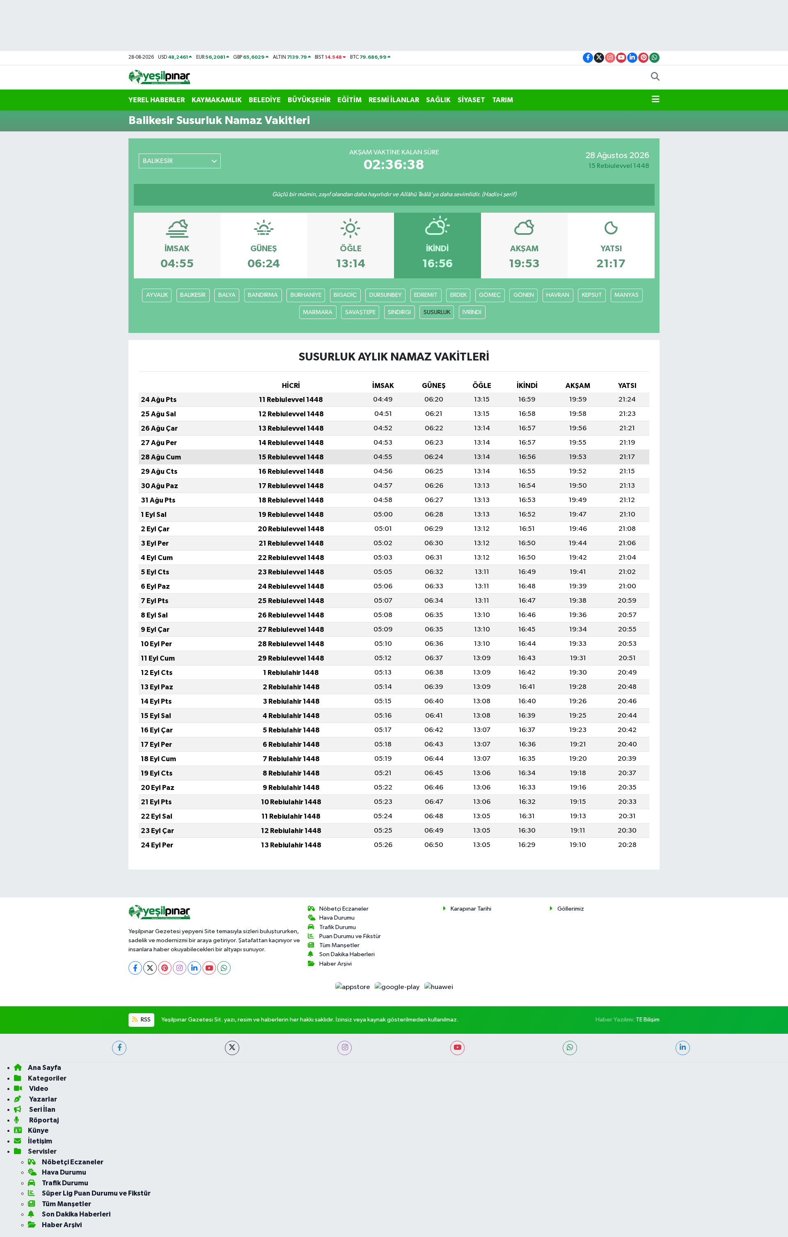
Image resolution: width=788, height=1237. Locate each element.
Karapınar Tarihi (471, 909)
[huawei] (438, 986)
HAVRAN (557, 295)
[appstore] (353, 986)
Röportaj (43, 1120)
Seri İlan (41, 1109)
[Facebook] (135, 968)
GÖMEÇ (490, 295)
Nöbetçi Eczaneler (344, 909)
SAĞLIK (438, 99)
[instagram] (344, 1048)
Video (38, 1088)
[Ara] (655, 77)
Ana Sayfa (44, 1067)
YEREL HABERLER (156, 99)
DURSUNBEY (385, 295)
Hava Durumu (337, 918)
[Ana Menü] (656, 100)
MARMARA (317, 312)
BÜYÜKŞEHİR (309, 99)
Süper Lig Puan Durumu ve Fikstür (96, 1193)
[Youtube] (209, 968)
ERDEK (458, 295)
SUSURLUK (437, 312)
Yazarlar (42, 1099)
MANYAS (626, 295)
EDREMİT (426, 295)
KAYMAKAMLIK (217, 99)
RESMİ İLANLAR (394, 99)
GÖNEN (523, 295)
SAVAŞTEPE (360, 312)
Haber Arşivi (335, 964)
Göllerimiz (570, 909)
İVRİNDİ (472, 312)
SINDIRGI (399, 312)
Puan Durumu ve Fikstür (350, 936)
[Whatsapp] (224, 968)
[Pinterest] (165, 968)
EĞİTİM (349, 99)
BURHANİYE (306, 295)
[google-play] (398, 986)
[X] (150, 968)
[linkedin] (683, 1048)
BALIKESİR (193, 295)
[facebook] (119, 1048)
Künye (38, 1130)
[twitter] (232, 1048)
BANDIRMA (263, 295)
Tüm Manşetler (339, 945)
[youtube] (457, 1048)
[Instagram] (179, 968)
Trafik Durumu (337, 927)
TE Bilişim (648, 1020)
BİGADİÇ (345, 295)
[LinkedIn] (194, 968)
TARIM (502, 99)
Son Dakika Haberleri (347, 954)
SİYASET (471, 99)
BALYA (227, 295)
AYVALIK (157, 295)
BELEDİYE (265, 99)
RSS (145, 1020)
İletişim (40, 1141)
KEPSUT (592, 295)
